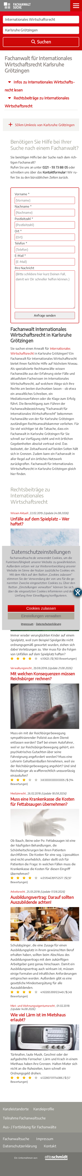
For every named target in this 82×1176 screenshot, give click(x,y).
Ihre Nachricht (24, 268)
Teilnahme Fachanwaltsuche (24, 1118)
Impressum (44, 1138)
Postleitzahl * (24, 219)
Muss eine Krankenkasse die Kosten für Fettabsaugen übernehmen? (42, 801)
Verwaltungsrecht (21, 668)
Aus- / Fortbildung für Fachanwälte (29, 1127)
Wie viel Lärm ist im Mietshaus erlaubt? (38, 1017)
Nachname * (23, 206)
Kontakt (50, 1146)
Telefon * (21, 243)
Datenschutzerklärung (20, 1146)
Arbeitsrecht (18, 891)
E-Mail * (20, 256)
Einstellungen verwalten (41, 616)
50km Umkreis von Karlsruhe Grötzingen (44, 125)
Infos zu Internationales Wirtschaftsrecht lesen (40, 86)
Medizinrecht (18, 793)
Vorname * (22, 194)
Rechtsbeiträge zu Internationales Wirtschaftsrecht (37, 102)
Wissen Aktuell (19, 513)
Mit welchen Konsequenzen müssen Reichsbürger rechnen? (42, 676)
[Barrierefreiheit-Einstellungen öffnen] (78, 592)
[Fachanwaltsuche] (17, 7)
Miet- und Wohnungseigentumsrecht (32, 1005)
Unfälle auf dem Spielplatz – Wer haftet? (39, 521)
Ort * (18, 231)
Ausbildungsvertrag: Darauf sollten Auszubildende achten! (42, 900)
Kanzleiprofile (43, 1109)
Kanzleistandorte (16, 1109)
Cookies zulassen (41, 608)
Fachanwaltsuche (16, 1138)
